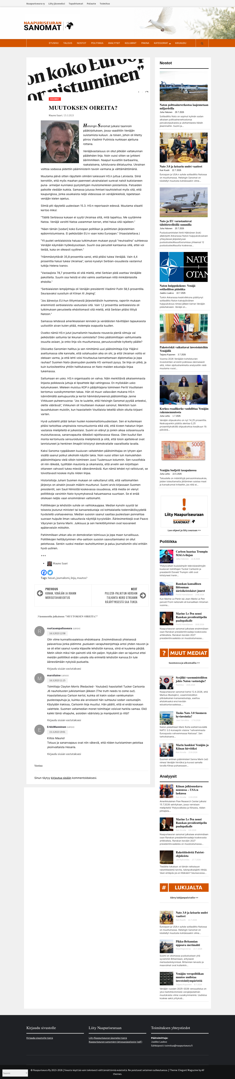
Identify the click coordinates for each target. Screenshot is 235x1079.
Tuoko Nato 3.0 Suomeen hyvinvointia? (191, 714)
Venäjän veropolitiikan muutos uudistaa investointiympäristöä (190, 977)
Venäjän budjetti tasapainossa (178, 470)
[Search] (202, 43)
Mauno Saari (56, 115)
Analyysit (114, 43)
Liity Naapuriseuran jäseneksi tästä (108, 1037)
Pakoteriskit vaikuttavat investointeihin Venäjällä (184, 349)
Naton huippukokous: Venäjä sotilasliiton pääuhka (177, 287)
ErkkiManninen (56, 727)
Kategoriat (161, 43)
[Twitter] (50, 572)
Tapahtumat (76, 3)
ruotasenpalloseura (59, 628)
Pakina (145, 43)
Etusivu (54, 43)
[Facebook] (44, 572)
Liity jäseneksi (56, 3)
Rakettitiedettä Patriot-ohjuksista (190, 854)
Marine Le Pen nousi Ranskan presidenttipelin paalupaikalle (191, 617)
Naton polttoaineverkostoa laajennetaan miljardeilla (184, 106)
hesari (51, 578)
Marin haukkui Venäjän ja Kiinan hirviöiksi (192, 746)
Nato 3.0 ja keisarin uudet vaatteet (181, 166)
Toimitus (105, 3)
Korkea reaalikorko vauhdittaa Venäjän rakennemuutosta (184, 410)
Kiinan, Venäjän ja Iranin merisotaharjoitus (60, 593)
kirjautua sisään (61, 778)
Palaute (91, 3)
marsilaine (54, 675)
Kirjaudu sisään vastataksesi (64, 668)
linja (73, 578)
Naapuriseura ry (35, 3)
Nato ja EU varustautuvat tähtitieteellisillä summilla (176, 223)
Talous (67, 43)
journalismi (63, 578)
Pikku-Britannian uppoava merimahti (188, 943)
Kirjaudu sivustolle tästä (39, 1037)
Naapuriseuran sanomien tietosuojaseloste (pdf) (115, 1041)
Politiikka (97, 43)
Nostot (81, 43)
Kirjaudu (180, 43)
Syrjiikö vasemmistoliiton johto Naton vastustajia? (191, 679)
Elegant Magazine (188, 1070)
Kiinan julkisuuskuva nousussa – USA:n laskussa (189, 789)
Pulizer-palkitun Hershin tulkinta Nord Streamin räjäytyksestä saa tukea (121, 595)
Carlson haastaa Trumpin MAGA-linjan (192, 553)
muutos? (82, 578)
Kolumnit (131, 43)
